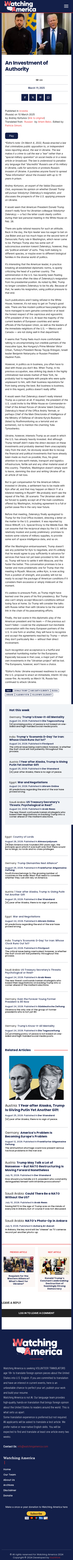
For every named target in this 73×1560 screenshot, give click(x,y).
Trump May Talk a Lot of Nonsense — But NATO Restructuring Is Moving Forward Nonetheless (34, 1166)
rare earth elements (39, 691)
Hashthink (55, 1557)
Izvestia (23, 110)
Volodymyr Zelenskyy (42, 695)
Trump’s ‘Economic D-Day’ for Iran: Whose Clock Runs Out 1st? (36, 738)
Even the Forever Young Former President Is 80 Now (30, 1000)
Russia (55, 691)
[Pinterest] (40, 97)
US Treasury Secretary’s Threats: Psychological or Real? (34, 803)
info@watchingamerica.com (33, 1446)
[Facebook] (24, 97)
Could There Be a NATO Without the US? (32, 1195)
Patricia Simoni (13, 125)
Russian (28, 121)
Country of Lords (23, 836)
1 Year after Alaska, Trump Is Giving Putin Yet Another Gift (38, 763)
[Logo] (28, 6)
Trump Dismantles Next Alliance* (37, 863)
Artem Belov (44, 121)
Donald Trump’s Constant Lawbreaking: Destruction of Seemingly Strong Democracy (54, 1283)
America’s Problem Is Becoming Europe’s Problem (28, 1134)
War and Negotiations (33, 782)
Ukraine (9, 695)
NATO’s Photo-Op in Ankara (46, 1221)
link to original (36, 117)
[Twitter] (32, 97)
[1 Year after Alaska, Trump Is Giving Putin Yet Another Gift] (36, 1078)
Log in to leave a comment (36, 1313)
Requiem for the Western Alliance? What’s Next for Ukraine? (18, 1280)
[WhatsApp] (48, 97)
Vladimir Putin (22, 695)
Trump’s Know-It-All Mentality (43, 717)
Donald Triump (21, 691)
